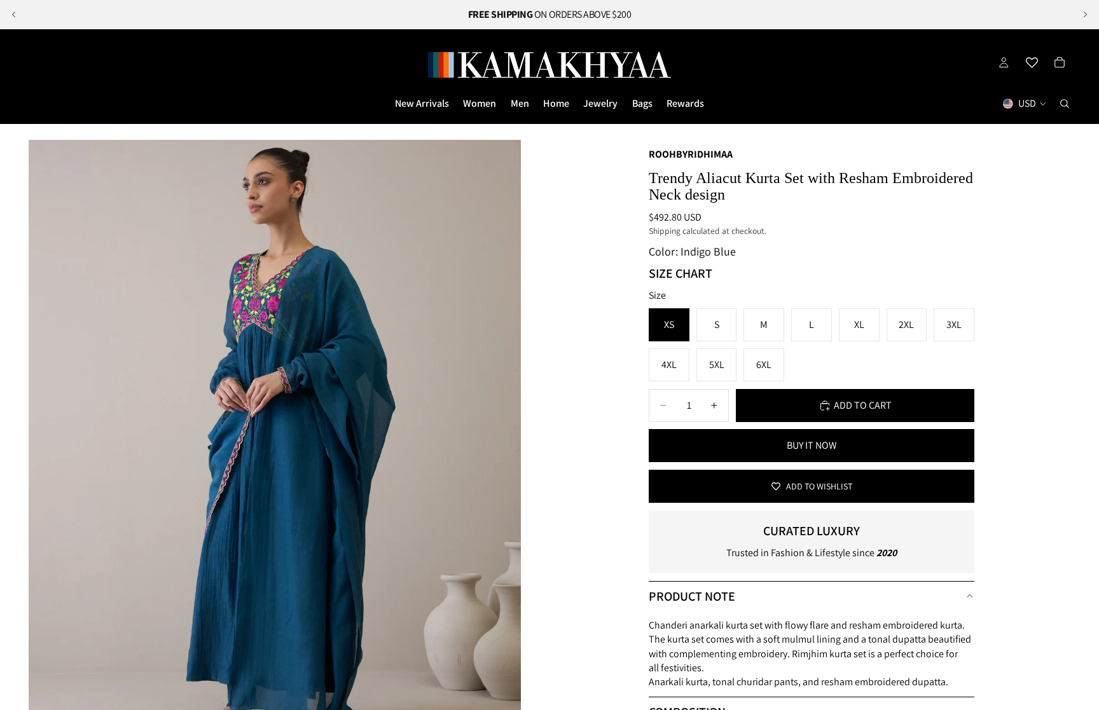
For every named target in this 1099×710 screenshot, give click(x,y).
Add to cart (863, 405)
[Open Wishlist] (1032, 62)
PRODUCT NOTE (692, 596)
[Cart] (1060, 62)
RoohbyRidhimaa (691, 154)
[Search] (1065, 104)
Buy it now (812, 445)
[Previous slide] (14, 15)
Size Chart (680, 273)
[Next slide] (1085, 15)
